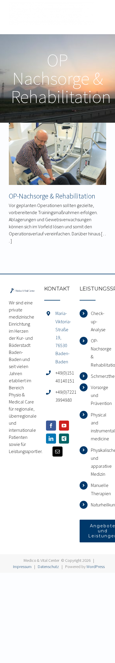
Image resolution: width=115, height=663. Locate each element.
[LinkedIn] (51, 439)
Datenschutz (48, 566)
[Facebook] (51, 426)
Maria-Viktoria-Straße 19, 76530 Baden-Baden (63, 337)
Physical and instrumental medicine (98, 427)
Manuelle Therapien (98, 489)
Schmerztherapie (98, 376)
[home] (22, 290)
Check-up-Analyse (98, 321)
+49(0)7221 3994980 (63, 396)
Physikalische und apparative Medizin (98, 462)
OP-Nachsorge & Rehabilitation (52, 196)
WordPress (95, 566)
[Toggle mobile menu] (103, 12)
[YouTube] (64, 426)
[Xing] (64, 439)
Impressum (22, 566)
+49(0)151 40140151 (63, 377)
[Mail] (57, 452)
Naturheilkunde (98, 505)
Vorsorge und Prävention (98, 395)
